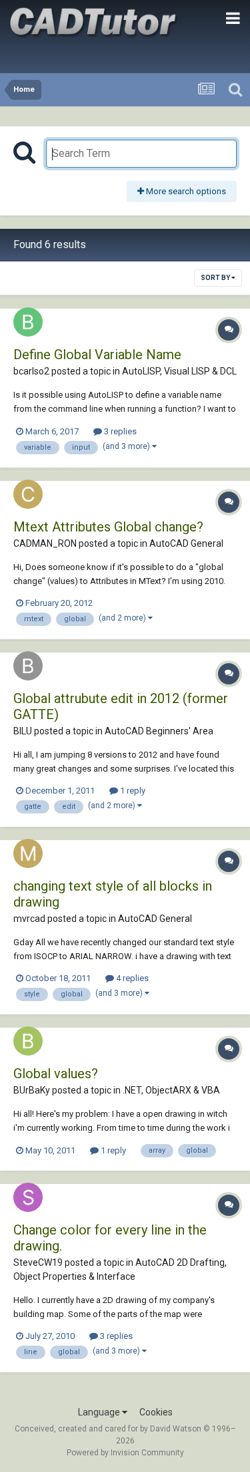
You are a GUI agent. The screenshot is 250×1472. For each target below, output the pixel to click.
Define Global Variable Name (97, 355)
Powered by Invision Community (125, 1452)
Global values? (55, 1074)
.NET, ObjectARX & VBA (171, 1090)
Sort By (216, 277)
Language (100, 1412)
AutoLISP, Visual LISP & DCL (179, 371)
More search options (185, 191)
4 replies (131, 978)
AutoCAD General (186, 543)
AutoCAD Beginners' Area (159, 731)
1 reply (131, 791)
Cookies (156, 1412)
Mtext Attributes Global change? (108, 527)
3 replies (119, 431)
